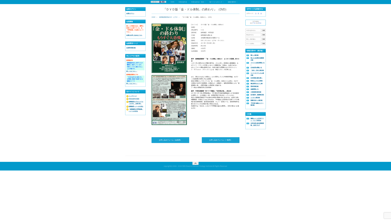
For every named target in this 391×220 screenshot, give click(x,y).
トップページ (133, 96)
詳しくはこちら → (131, 71)
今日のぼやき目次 (134, 99)
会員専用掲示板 (131, 47)
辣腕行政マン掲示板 (256, 100)
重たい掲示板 (255, 55)
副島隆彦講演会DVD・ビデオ (168, 17)
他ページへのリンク (215, 2)
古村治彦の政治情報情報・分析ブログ (257, 124)
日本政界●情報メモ (256, 67)
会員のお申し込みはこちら (134, 35)
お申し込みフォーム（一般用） (220, 140)
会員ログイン (130, 13)
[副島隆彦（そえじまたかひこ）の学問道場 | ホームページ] (158, 2)
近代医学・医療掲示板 (257, 94)
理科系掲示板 (255, 86)
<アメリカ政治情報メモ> (258, 63)
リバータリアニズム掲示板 (257, 74)
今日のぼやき (182, 2)
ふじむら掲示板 (255, 97)
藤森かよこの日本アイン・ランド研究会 (257, 119)
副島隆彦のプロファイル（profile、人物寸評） (136, 102)
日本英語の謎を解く (256, 78)
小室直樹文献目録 (256, 92)
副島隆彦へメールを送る (136, 106)
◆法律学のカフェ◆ (256, 83)
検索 (264, 30)
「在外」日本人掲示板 (257, 70)
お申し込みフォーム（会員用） (170, 140)
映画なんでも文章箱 (256, 80)
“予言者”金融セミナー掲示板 (257, 104)
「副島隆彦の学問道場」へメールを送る (136, 110)
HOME (172, 2)
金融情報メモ (255, 89)
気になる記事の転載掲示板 (257, 59)
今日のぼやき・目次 (197, 2)
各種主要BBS (232, 2)
